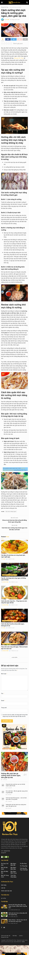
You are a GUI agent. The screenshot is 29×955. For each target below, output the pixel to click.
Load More (14, 657)
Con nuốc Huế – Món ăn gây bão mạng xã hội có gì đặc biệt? (17, 791)
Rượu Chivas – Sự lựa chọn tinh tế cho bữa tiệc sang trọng (18, 920)
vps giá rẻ (3, 852)
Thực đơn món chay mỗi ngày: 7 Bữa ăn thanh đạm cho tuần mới (14, 647)
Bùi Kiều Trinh (5, 582)
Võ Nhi (7, 19)
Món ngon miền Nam (13, 868)
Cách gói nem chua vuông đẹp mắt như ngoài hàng (18, 913)
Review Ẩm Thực (4, 7)
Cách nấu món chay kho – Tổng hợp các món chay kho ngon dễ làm (14, 602)
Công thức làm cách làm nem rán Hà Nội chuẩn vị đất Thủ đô (15, 785)
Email (3, 700)
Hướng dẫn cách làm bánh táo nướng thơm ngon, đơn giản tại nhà (16, 805)
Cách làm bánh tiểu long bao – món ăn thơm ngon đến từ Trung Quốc (16, 798)
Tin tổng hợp (23, 866)
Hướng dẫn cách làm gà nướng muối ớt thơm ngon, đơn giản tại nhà (11, 775)
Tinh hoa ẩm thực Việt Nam (15, 7)
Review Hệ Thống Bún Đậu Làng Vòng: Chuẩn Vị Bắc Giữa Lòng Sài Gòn (18, 906)
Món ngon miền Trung (14, 872)
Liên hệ (3, 888)
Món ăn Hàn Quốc (4, 868)
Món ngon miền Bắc (13, 864)
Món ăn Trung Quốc (5, 876)
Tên (2, 693)
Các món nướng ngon (11, 511)
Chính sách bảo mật (6, 891)
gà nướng (3, 898)
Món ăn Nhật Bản (4, 872)
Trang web (4, 707)
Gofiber (23, 941)
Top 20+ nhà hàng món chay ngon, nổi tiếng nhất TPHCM (13, 579)
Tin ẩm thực (23, 863)
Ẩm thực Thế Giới (4, 864)
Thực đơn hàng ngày (13, 876)
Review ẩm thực (4, 937)
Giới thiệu (3, 885)
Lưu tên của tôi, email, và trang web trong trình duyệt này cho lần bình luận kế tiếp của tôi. (15, 715)
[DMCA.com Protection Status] (5, 856)
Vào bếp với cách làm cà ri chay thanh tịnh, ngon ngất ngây (13, 556)
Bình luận (4, 673)
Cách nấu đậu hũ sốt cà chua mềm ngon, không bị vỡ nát (12, 624)
